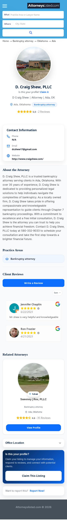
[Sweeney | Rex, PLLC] (33, 378)
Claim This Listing (33, 476)
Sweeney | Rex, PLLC (33, 399)
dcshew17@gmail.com (24, 149)
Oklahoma (42, 41)
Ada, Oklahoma (35, 412)
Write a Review (33, 283)
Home (6, 41)
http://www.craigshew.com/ (27, 158)
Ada (54, 41)
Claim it (44, 92)
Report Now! (37, 490)
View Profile (33, 427)
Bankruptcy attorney (23, 41)
